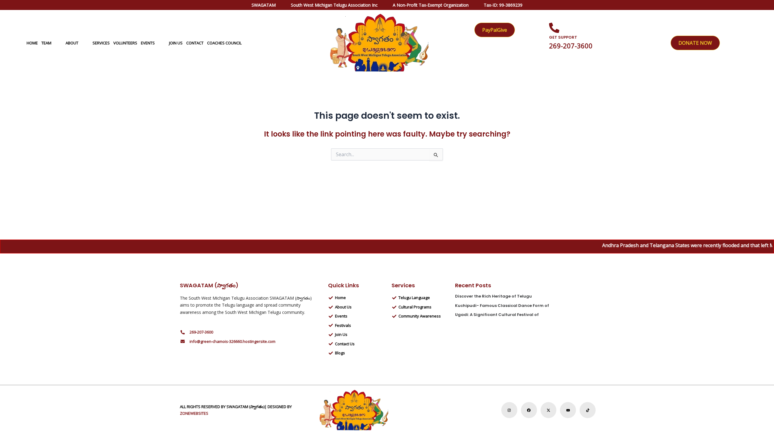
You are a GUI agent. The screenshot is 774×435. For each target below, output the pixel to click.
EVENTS (148, 43)
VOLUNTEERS (125, 43)
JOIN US (176, 43)
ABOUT (72, 43)
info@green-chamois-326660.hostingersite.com (232, 341)
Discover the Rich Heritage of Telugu (493, 296)
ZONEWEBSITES (194, 413)
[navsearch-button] (747, 43)
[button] (54, 43)
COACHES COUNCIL (224, 43)
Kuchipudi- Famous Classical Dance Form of (502, 305)
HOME (32, 43)
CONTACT (194, 43)
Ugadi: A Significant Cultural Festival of (497, 314)
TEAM (46, 43)
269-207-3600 (571, 45)
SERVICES (101, 43)
